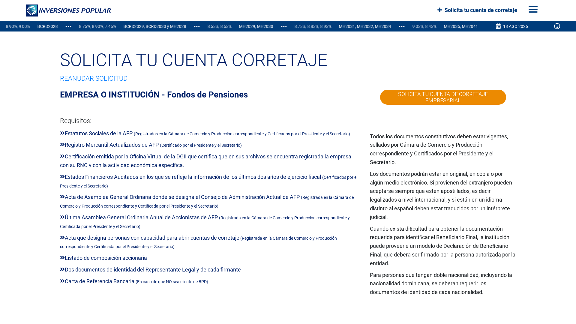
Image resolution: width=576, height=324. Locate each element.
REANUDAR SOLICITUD (94, 78)
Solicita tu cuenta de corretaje (480, 10)
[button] (61, 10)
